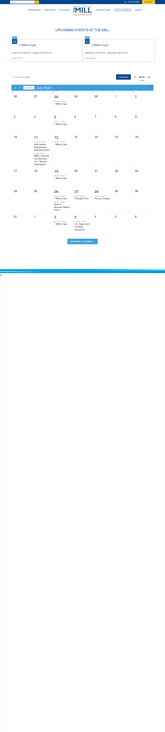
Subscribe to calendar (81, 241)
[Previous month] (15, 87)
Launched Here (103, 10)
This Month (28, 88)
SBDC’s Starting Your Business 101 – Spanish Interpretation (41, 160)
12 (56, 137)
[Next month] (20, 87)
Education (64, 10)
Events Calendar (122, 10)
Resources (50, 10)
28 (56, 96)
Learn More (17, 58)
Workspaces (34, 10)
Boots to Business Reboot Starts (62, 207)
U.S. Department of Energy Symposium (82, 226)
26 (56, 191)
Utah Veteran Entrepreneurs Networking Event (42, 147)
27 (76, 191)
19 (56, 171)
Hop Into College (102, 198)
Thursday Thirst (81, 198)
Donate (148, 2)
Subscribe (133, 2)
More (137, 10)
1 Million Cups (60, 103)
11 (36, 137)
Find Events (123, 77)
